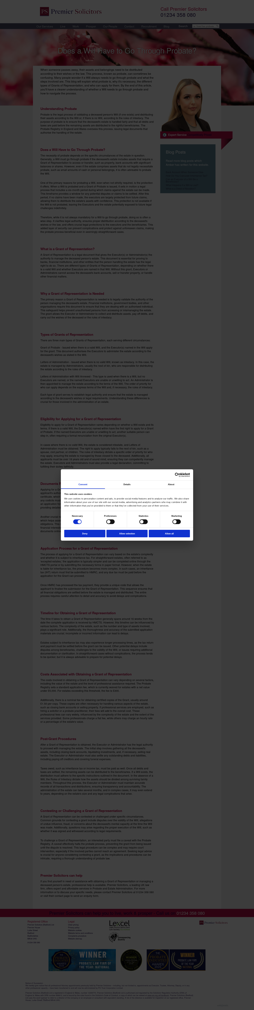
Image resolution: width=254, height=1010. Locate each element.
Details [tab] (127, 484)
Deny (84, 533)
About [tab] (171, 484)
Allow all (169, 533)
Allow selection (127, 533)
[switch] (110, 521)
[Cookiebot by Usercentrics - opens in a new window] (177, 475)
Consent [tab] (82, 484)
